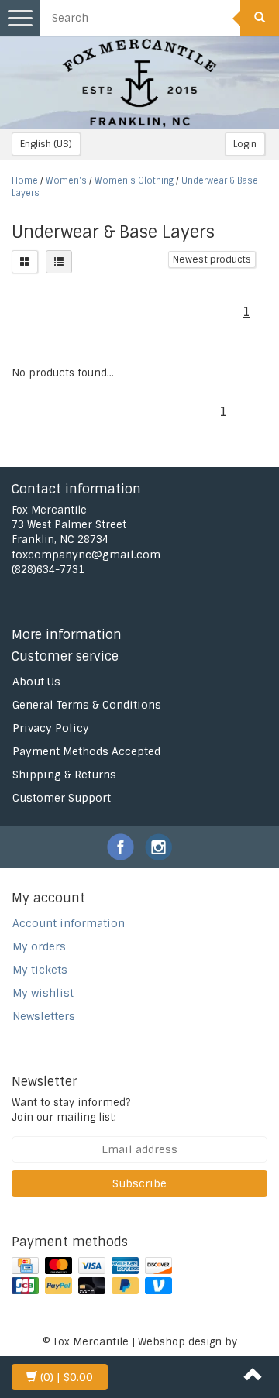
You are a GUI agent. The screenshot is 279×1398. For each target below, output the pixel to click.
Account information (68, 923)
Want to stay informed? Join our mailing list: (71, 1110)
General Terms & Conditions (86, 705)
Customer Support (61, 798)
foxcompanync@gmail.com (86, 555)
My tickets (39, 970)
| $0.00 (66, 1377)
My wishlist (43, 993)
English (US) (46, 144)
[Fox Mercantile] (139, 82)
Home (25, 180)
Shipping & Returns (64, 774)
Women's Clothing (134, 180)
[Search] (259, 18)
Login (245, 144)
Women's (66, 180)
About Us (36, 682)
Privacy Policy (50, 728)
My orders (39, 946)
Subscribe (139, 1183)
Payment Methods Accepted (86, 751)
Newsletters (43, 1016)
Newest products (212, 259)
